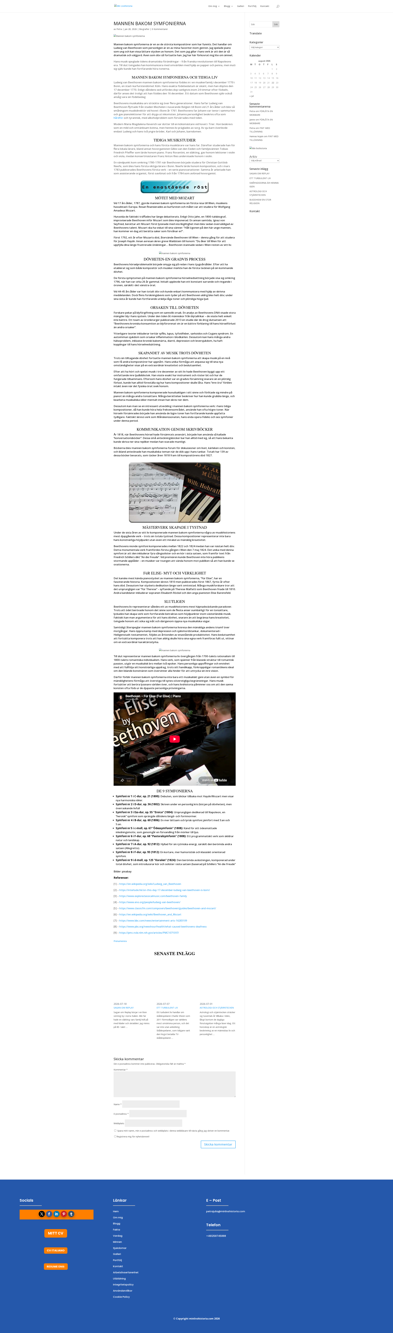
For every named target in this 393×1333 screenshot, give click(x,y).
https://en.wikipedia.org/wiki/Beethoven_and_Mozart (150, 914)
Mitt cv (55, 1233)
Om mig (212, 6)
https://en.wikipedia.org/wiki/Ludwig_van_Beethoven (150, 884)
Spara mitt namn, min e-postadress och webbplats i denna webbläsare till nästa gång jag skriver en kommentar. (173, 1130)
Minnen (117, 1242)
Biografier (144, 29)
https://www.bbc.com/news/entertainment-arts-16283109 (153, 920)
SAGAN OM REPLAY (124, 1007)
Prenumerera (120, 941)
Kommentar (121, 1069)
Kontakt (264, 6)
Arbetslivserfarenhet (125, 1272)
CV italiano (56, 1250)
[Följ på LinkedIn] (56, 1214)
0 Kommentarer (160, 29)
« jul (251, 96)
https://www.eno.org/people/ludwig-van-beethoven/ (149, 902)
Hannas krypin (256, 136)
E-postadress (121, 1113)
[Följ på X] (42, 1214)
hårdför (118, 118)
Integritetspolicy (123, 1284)
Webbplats (119, 1123)
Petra (119, 29)
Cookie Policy (121, 1297)
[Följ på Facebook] (49, 1214)
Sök (276, 24)
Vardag (117, 1236)
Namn (118, 1104)
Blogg (227, 6)
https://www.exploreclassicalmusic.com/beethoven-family (153, 896)
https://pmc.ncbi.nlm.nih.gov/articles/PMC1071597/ (149, 932)
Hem (116, 1211)
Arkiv (253, 156)
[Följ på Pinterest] (64, 1214)
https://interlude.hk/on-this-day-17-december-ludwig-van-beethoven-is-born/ (164, 890)
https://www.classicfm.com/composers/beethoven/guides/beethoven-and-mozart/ (167, 908)
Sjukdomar (119, 1248)
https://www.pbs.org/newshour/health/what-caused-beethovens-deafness (163, 926)
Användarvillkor (122, 1290)
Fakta (116, 1229)
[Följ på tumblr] (71, 1214)
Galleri (240, 6)
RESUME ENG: (56, 1266)
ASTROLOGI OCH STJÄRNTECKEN (217, 1007)
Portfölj (252, 6)
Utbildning (119, 1278)
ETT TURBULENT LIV (167, 1007)
